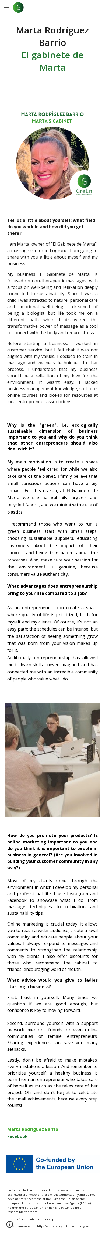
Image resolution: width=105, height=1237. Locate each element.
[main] (52, 49)
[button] (6, 7)
